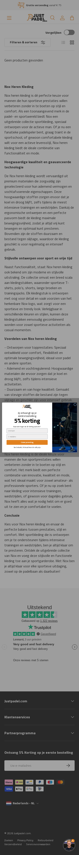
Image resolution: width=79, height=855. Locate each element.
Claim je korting (27, 442)
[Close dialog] (75, 404)
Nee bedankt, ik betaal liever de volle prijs (27, 447)
